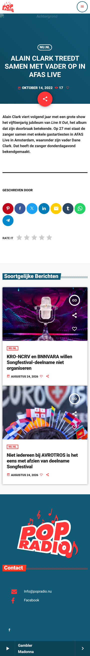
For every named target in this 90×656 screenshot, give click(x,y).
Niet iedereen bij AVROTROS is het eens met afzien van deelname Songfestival (42, 461)
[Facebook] (10, 630)
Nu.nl (45, 47)
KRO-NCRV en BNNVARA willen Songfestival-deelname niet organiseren (39, 362)
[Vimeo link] (8, 7)
